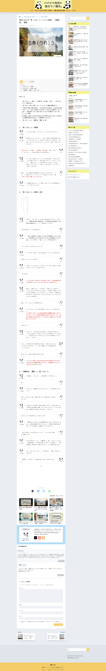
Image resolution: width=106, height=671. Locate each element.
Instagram (39, 539)
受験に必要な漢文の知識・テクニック (62, 10)
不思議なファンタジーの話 (74, 132)
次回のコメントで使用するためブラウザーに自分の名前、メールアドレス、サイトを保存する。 (40, 621)
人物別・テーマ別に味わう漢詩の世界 (76, 134)
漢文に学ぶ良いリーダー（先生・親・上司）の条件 (78, 152)
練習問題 (71, 161)
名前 (20, 604)
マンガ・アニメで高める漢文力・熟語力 (76, 130)
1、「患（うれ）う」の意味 (27, 86)
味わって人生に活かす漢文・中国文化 (43, 10)
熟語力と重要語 (59, 495)
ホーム (31, 10)
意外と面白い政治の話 (73, 141)
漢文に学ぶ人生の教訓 (73, 150)
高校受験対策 (71, 165)
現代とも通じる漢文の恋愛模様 (74, 156)
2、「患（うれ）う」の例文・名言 (28, 88)
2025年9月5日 (23, 552)
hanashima (24, 564)
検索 (58, 667)
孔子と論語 (78, 139)
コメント (22, 588)
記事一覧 (53, 667)
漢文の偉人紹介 (72, 154)
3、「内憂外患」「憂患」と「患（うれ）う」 (31, 90)
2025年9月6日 (24, 566)
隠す (32, 81)
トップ (48, 667)
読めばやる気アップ (78, 161)
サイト (20, 616)
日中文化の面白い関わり (73, 143)
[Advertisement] (41, 68)
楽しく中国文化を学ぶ (73, 145)
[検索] (87, 18)
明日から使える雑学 (84, 143)
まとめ (74, 10)
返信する (60, 575)
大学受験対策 (72, 139)
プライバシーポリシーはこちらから (75, 655)
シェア (62, 667)
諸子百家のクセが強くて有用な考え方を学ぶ (77, 163)
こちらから (78, 174)
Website (43, 539)
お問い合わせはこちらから (73, 657)
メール (20, 610)
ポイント (23, 84)
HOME (54, 665)
